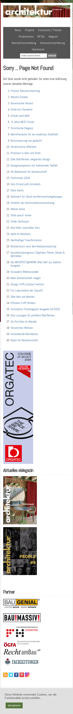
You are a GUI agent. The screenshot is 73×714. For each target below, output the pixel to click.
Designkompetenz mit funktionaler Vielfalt (34, 165)
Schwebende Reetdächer (24, 334)
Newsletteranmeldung (24, 43)
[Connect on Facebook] (16, 675)
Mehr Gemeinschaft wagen (26, 278)
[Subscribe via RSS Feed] (5, 675)
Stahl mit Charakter (22, 109)
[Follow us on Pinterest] (21, 675)
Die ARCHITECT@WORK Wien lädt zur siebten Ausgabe (36, 264)
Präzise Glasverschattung (25, 91)
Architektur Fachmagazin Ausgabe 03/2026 (35, 309)
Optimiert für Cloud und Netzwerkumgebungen (36, 197)
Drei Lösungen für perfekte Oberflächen (33, 315)
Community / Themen (50, 30)
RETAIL (41, 36)
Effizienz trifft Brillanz (23, 303)
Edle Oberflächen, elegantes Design (30, 159)
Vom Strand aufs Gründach (25, 184)
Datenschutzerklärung (52, 43)
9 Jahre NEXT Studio (22, 122)
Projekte (29, 30)
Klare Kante (17, 190)
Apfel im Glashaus (21, 234)
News (18, 30)
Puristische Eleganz (22, 128)
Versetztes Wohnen (22, 328)
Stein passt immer (21, 215)
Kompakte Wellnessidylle (24, 272)
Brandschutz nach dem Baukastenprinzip (33, 246)
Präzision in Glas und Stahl (25, 153)
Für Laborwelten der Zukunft (27, 290)
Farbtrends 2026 (20, 178)
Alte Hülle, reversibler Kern (25, 228)
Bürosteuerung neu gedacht (26, 141)
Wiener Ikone (18, 209)
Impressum (38, 49)
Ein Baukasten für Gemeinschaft (29, 172)
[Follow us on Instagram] (27, 675)
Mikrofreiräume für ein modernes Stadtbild (34, 134)
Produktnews (26, 36)
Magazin (53, 36)
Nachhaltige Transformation (26, 240)
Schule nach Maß (20, 116)
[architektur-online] (36, 16)
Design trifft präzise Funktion (27, 284)
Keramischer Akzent (22, 103)
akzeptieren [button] (14, 705)
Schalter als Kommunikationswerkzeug (32, 203)
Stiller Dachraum (20, 221)
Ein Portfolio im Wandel (23, 322)
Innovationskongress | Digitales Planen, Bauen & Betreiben (38, 254)
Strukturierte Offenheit (23, 147)
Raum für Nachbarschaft (24, 340)
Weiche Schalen (19, 97)
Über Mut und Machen (23, 297)
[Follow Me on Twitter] (11, 675)
